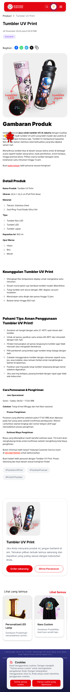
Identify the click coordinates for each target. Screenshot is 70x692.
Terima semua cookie (20, 683)
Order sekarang (19, 568)
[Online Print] (53, 6)
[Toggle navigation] (60, 6)
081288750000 (12, 453)
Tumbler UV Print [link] (25, 15)
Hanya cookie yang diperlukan (46, 683)
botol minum (14, 165)
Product (7, 15)
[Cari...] (47, 6)
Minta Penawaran (49, 568)
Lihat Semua (58, 592)
